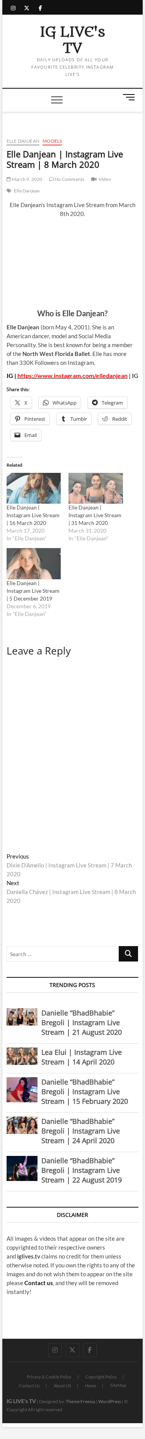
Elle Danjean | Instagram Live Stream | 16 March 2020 (33, 515)
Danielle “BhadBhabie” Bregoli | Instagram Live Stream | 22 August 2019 (81, 1170)
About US (62, 1385)
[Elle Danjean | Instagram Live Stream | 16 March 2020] (34, 488)
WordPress (109, 1401)
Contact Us (29, 1385)
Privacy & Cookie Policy (49, 1376)
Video (105, 179)
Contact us (38, 1282)
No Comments (69, 179)
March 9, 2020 (27, 179)
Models (52, 141)
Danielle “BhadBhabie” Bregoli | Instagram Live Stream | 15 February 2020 (84, 1091)
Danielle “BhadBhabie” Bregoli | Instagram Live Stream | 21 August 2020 (81, 1022)
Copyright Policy (101, 1376)
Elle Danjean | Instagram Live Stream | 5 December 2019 (33, 591)
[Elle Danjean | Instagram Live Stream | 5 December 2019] (34, 563)
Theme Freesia (80, 1401)
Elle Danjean (23, 141)
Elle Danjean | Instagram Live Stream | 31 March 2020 (94, 515)
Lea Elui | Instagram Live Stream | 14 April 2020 (81, 1057)
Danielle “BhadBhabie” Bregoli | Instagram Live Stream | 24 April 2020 (80, 1131)
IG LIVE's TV (72, 40)
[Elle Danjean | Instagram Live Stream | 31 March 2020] (95, 488)
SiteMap (118, 1385)
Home (90, 1385)
